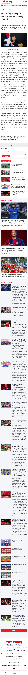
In (23, 145)
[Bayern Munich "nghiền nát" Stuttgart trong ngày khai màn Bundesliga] (6, 601)
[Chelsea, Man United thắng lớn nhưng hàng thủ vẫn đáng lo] (6, 310)
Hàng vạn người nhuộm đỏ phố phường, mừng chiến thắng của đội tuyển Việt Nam (13, 275)
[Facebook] (11, 668)
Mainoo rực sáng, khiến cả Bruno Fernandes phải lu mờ (19, 403)
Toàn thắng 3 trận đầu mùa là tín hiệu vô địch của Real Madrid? (19, 421)
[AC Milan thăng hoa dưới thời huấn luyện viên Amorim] (6, 583)
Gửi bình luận (6, 156)
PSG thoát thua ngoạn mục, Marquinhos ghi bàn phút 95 (18, 616)
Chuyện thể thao (5, 217)
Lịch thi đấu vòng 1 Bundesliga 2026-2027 (17, 549)
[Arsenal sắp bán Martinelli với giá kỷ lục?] (6, 323)
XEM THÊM (14, 630)
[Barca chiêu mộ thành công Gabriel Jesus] (14, 238)
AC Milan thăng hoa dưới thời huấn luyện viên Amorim (18, 581)
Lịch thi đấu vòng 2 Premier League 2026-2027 (19, 573)
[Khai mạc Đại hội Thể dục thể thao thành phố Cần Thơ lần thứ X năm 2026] (6, 522)
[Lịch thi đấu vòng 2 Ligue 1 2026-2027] (6, 559)
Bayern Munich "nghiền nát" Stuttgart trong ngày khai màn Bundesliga (19, 600)
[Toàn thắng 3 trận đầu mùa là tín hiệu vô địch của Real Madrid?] (6, 423)
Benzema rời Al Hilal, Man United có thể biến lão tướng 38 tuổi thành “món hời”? (13, 221)
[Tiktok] (14, 668)
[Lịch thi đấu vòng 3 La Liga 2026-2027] (6, 567)
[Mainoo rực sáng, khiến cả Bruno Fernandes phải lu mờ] (6, 405)
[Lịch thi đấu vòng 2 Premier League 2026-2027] (6, 575)
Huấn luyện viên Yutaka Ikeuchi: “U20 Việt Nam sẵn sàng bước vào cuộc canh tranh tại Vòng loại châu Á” (19, 363)
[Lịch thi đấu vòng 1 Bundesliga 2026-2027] (6, 551)
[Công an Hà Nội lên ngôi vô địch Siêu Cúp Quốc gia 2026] (6, 447)
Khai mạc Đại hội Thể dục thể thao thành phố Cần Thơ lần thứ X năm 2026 (19, 520)
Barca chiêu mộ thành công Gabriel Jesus (13, 248)
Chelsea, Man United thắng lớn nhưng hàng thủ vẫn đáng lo (19, 308)
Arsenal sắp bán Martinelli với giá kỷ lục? (19, 321)
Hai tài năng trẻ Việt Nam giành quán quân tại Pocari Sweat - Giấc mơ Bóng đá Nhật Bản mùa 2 (19, 471)
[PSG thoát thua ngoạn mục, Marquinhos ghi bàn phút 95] (6, 618)
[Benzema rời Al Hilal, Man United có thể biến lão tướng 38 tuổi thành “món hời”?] (14, 210)
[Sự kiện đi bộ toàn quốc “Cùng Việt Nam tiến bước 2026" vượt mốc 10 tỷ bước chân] (6, 494)
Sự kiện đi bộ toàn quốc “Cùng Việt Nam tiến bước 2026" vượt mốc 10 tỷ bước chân (19, 493)
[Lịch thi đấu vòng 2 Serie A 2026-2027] (6, 542)
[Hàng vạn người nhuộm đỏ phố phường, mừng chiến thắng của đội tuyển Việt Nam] (14, 265)
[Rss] (16, 668)
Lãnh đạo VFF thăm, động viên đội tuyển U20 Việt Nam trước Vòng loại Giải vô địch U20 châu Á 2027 (19, 341)
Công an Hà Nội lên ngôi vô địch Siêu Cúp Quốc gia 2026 (19, 445)
